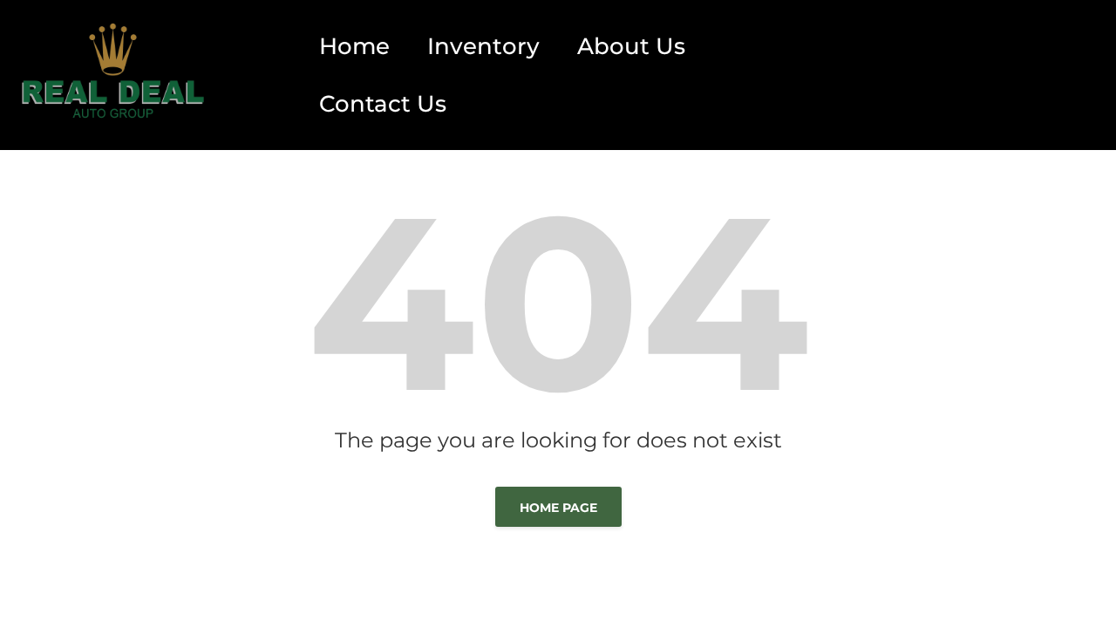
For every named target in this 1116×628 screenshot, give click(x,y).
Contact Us (382, 104)
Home (354, 46)
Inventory (483, 46)
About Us (631, 46)
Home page (558, 507)
